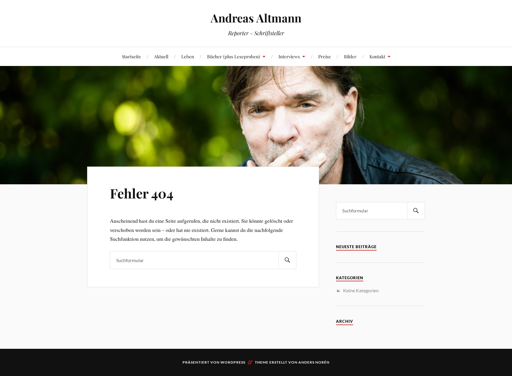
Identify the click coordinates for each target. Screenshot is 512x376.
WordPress (232, 362)
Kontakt (377, 56)
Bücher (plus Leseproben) (233, 56)
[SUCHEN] (287, 260)
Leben (187, 56)
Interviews (289, 56)
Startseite (131, 56)
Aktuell (161, 56)
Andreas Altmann (256, 17)
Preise (324, 56)
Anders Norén (313, 362)
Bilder (350, 56)
